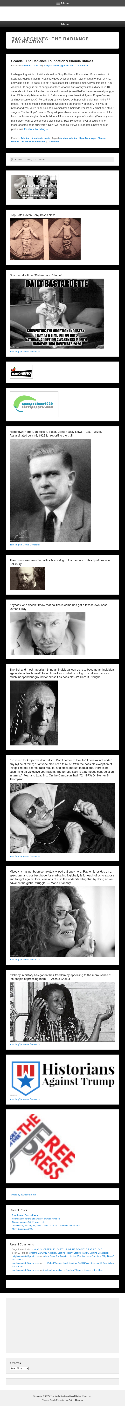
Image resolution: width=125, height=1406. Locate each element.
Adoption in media (40, 138)
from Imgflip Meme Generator (25, 351)
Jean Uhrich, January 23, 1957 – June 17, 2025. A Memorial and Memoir (46, 1225)
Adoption (25, 138)
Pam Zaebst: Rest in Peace (25, 1215)
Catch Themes (76, 1400)
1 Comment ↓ (83, 65)
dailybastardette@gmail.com (58, 65)
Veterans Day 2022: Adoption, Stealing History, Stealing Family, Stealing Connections (69, 1253)
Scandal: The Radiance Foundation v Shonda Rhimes (52, 60)
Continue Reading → (36, 129)
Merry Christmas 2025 (22, 1229)
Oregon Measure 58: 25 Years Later (29, 1222)
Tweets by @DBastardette (23, 1194)
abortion (63, 138)
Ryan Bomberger (87, 138)
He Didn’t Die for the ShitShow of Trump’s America (36, 1219)
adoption (73, 138)
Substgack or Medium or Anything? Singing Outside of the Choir (72, 1270)
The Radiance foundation (32, 141)
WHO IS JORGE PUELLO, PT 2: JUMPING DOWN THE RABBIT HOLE (68, 1249)
